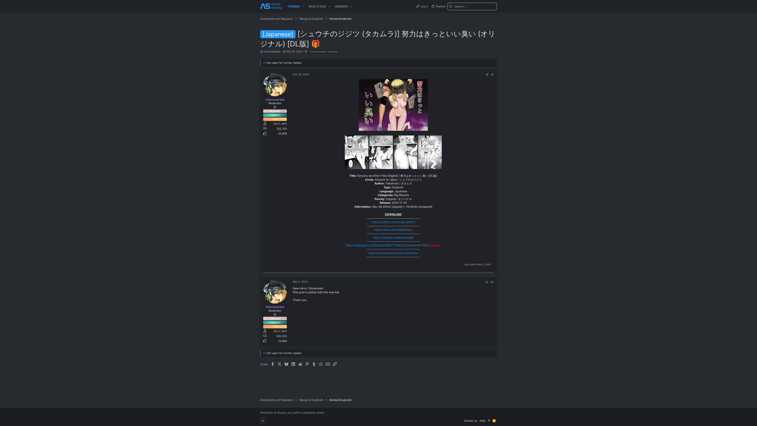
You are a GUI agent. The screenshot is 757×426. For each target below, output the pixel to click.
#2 (492, 282)
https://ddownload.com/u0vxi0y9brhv (393, 253)
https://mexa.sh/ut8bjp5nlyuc (393, 229)
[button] (302, 6)
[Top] (489, 421)
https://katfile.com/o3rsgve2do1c (393, 222)
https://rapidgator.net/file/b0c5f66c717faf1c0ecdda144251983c (388, 245)
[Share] (487, 75)
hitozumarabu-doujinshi (324, 51)
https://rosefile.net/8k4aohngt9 (393, 237)
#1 (492, 74)
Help (482, 420)
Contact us (470, 420)
